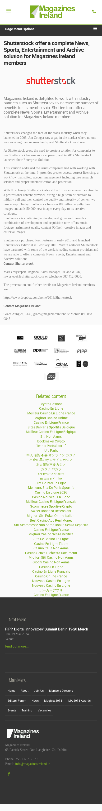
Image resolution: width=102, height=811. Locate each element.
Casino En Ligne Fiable (51, 543)
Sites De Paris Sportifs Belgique (51, 427)
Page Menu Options (19, 29)
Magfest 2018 (53, 700)
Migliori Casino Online (51, 418)
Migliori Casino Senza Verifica (51, 534)
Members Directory (61, 690)
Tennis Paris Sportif (51, 445)
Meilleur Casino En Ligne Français (51, 501)
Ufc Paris (51, 450)
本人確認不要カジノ (51, 464)
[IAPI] (20, 341)
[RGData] (20, 366)
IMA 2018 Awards (79, 700)
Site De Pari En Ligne (51, 483)
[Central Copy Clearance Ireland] (40, 366)
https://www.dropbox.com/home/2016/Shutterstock (38, 297)
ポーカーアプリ (51, 590)
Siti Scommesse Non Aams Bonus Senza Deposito (51, 525)
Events (12, 710)
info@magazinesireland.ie (32, 764)
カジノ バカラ (51, 469)
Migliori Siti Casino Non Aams (51, 557)
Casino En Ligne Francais (51, 571)
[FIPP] (81, 353)
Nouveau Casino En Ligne (51, 580)
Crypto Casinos (51, 404)
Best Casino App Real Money (51, 520)
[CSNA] (61, 366)
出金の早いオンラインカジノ (51, 459)
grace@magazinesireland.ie (51, 314)
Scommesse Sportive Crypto (51, 506)
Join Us (39, 690)
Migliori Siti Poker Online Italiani (51, 515)
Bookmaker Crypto (51, 441)
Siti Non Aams (51, 436)
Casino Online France (51, 576)
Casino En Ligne (51, 408)
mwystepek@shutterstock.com (24, 276)
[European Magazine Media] (61, 353)
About (24, 690)
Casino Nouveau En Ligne (51, 497)
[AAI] (81, 366)
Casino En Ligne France (51, 422)
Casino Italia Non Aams (51, 548)
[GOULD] (40, 341)
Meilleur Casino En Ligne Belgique (51, 431)
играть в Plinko (51, 478)
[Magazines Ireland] (51, 22)
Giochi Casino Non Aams (51, 562)
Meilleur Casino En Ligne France (51, 413)
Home (11, 690)
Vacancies (44, 710)
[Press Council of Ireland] (61, 341)
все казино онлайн (51, 473)
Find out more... (17, 646)
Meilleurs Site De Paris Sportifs (51, 487)
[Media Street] (81, 341)
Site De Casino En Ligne (51, 539)
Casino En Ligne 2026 (51, 492)
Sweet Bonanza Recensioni (51, 511)
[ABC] (51, 379)
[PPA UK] (40, 354)
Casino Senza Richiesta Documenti (51, 553)
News (35, 700)
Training (27, 710)
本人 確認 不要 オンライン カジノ (51, 455)
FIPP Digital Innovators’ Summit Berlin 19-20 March (46, 629)
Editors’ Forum (17, 700)
